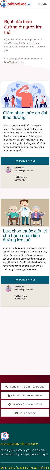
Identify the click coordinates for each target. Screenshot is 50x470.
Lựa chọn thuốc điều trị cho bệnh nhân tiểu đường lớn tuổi (25, 235)
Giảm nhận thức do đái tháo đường (25, 115)
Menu (44, 4)
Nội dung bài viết (29, 162)
